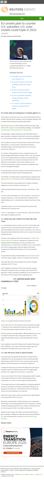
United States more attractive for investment (16, 130)
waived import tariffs (32, 256)
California (11, 325)
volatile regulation (10, 128)
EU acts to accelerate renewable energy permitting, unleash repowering (21, 98)
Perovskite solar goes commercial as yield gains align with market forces (22, 84)
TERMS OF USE (19, 474)
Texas (3, 325)
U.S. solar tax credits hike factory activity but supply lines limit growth (22, 106)
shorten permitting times (14, 179)
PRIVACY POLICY (29, 474)
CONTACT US (39, 474)
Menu (22, 18)
